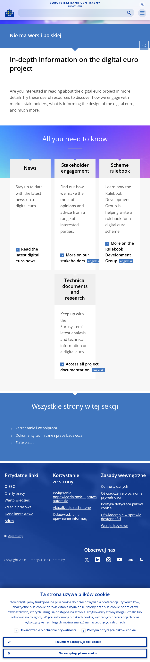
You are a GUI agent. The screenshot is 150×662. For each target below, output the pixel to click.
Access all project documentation (79, 367)
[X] (86, 559)
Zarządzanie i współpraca (36, 428)
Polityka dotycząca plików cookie (111, 630)
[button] (142, 4)
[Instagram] (108, 559)
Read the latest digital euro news (27, 255)
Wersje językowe (114, 526)
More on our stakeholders (74, 258)
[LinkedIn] (97, 559)
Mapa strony (15, 536)
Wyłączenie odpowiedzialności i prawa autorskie (75, 497)
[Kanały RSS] (141, 559)
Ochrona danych (114, 487)
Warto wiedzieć (17, 500)
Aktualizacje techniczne (72, 508)
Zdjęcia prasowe (18, 507)
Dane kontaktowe (19, 514)
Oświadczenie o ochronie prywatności (48, 630)
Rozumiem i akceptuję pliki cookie (78, 642)
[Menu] (142, 13)
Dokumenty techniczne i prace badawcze (49, 435)
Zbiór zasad (25, 443)
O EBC (10, 487)
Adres (9, 521)
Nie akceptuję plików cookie (78, 653)
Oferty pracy (15, 493)
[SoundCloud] (130, 559)
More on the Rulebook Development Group (119, 252)
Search (129, 12)
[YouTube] (119, 559)
